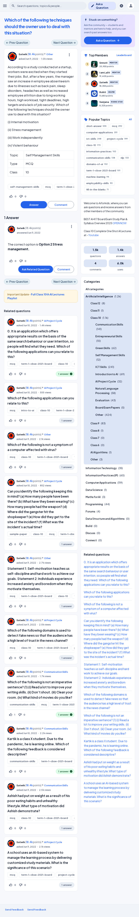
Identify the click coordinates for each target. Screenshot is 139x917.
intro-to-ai (27, 410)
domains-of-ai (97, 164)
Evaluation (102, 400)
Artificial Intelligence (99, 296)
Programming (94, 504)
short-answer (96, 126)
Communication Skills (56, 671)
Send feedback (14, 909)
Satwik (20, 320)
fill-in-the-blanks (97, 189)
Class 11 (95, 310)
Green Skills (102, 348)
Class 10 (95, 317)
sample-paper (18, 534)
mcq (47, 186)
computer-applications (101, 132)
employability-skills (99, 183)
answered (22, 232)
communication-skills (22, 704)
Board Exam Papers (107, 407)
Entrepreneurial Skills (108, 336)
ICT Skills (101, 366)
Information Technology (101, 468)
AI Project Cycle (53, 320)
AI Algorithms (99, 452)
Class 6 (94, 445)
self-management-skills (24, 186)
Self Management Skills (110, 355)
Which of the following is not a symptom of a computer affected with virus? (106, 608)
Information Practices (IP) (102, 475)
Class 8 (94, 430)
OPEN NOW (120, 223)
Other (49, 54)
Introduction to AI (106, 374)
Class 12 (95, 303)
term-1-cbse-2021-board (72, 186)
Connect (91, 540)
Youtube (93, 235)
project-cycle (66, 874)
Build (89, 525)
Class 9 (94, 423)
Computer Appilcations (101, 482)
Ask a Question (99, 5)
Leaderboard (124, 55)
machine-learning (97, 176)
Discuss (90, 533)
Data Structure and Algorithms (105, 518)
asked (22, 58)
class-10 (63, 363)
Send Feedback (36, 909)
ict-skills (93, 138)
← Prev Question (17, 42)
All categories (95, 289)
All (130, 119)
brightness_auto (121, 6)
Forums (90, 511)
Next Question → (64, 42)
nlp (125, 157)
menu (5, 5)
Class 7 (94, 437)
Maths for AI (93, 496)
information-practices (101, 151)
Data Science (94, 489)
